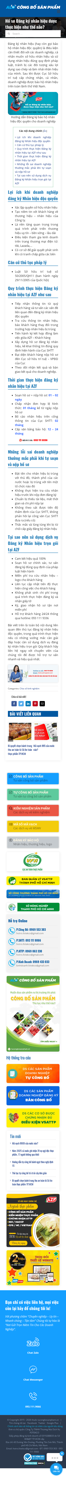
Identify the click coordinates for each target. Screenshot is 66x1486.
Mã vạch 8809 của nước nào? (25, 1143)
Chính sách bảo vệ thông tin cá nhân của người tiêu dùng (35, 1426)
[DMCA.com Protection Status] (34, 1462)
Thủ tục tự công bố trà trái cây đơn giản (29, 1173)
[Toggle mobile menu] (59, 11)
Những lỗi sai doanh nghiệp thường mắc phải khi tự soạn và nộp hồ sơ (33, 167)
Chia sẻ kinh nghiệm (29, 688)
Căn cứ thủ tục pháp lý (30, 145)
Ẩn (44, 131)
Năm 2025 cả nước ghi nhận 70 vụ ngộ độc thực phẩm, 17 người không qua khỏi (33, 1152)
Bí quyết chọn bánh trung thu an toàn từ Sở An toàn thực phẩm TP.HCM (20, 750)
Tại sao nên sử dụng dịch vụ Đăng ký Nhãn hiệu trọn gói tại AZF (33, 179)
